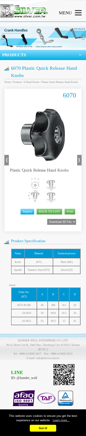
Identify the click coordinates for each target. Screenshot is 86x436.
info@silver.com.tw (47, 358)
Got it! (43, 428)
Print (70, 211)
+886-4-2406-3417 (30, 353)
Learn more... (61, 420)
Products (17, 82)
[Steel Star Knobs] (79, 164)
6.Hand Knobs (31, 82)
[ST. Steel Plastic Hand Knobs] (6, 164)
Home (7, 82)
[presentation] (2, 37)
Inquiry (27, 211)
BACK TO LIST (49, 211)
